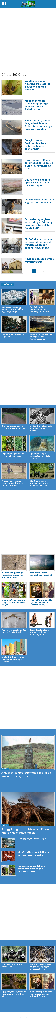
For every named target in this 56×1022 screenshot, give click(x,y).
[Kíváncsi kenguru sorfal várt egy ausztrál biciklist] (14, 416)
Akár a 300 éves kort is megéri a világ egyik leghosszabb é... (40, 966)
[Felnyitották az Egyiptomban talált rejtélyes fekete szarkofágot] (12, 147)
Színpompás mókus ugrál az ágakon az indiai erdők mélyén (13, 602)
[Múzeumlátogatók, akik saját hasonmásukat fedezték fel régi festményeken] (42, 590)
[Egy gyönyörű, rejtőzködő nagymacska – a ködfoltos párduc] (14, 981)
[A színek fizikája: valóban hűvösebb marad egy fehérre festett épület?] (14, 647)
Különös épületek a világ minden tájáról (39, 260)
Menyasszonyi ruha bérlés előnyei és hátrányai (13, 631)
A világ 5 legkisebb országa (32, 838)
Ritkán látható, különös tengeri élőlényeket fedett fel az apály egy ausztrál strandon (38, 124)
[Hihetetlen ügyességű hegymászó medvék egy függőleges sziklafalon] (14, 562)
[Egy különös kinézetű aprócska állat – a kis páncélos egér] (12, 186)
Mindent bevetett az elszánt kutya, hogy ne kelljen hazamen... (12, 483)
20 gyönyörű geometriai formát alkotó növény (13, 455)
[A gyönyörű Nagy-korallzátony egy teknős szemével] (42, 443)
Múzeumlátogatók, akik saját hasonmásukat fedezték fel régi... (40, 602)
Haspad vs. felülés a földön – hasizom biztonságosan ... (39, 632)
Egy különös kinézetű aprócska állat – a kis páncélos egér (37, 182)
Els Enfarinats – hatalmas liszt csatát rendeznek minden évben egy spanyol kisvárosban (40, 243)
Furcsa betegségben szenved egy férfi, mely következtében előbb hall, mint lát (38, 223)
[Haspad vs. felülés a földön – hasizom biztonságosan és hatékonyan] (42, 620)
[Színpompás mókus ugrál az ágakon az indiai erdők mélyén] (14, 590)
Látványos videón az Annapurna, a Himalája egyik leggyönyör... (12, 309)
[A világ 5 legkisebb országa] (8, 842)
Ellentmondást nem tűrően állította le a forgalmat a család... (39, 483)
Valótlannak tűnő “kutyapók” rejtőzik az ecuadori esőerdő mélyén (37, 85)
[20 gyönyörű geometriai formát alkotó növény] (14, 443)
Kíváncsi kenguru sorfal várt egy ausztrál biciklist (13, 427)
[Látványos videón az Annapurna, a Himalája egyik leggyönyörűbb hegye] (14, 297)
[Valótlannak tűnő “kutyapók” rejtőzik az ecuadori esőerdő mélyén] (12, 88)
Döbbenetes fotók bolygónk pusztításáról (40, 574)
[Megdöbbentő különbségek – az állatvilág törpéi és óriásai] (42, 297)
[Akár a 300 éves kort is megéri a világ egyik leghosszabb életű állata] (42, 954)
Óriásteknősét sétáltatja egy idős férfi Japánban (39, 201)
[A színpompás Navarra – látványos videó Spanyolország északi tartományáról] (42, 324)
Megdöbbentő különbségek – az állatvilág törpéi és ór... (40, 309)
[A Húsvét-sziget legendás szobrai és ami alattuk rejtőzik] (28, 752)
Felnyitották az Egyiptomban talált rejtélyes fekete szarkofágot (36, 144)
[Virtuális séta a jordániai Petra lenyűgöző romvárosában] (8, 856)
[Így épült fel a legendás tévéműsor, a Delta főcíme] (42, 416)
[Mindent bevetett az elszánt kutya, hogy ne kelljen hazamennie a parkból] (14, 471)
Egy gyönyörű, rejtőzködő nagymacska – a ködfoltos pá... (14, 994)
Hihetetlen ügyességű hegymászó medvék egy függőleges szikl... (13, 575)
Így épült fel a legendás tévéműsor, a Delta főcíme (40, 428)
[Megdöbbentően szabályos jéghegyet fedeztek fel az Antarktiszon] (12, 107)
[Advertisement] (28, 38)
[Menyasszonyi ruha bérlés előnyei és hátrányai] (14, 620)
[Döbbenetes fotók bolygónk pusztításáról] (42, 562)
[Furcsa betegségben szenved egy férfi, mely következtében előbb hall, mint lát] (12, 226)
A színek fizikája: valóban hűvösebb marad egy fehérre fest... (13, 659)
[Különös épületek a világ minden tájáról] (12, 266)
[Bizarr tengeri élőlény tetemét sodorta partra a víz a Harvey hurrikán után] (12, 167)
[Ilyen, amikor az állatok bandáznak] (14, 954)
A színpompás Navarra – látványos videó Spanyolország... (40, 336)
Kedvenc (5, 769)
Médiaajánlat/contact (28, 1018)
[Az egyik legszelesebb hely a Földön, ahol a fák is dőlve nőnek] (28, 809)
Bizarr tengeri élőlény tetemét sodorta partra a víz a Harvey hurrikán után (39, 164)
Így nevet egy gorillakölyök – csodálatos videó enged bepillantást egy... (33, 869)
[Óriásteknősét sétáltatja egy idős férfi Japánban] (12, 206)
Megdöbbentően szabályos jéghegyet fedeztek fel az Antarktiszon (37, 105)
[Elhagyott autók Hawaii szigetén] (14, 324)
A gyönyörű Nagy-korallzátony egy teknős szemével (41, 456)
